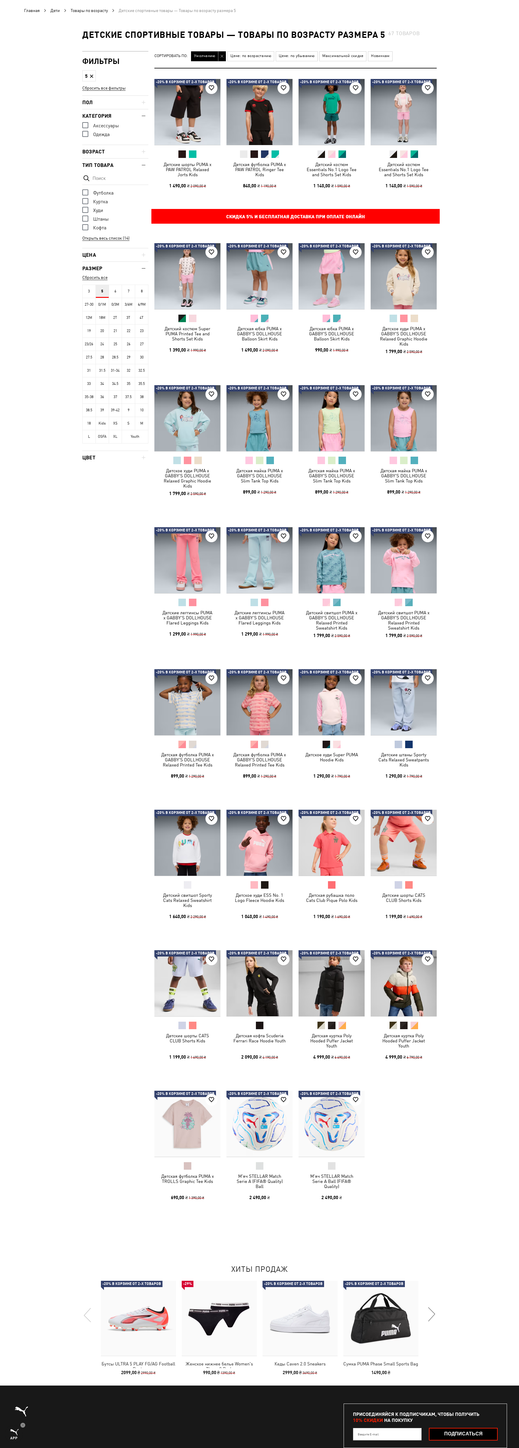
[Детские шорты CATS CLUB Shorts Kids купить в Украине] (404, 843)
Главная (32, 10)
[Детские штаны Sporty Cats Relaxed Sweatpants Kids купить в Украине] (404, 702)
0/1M (102, 304)
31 (89, 370)
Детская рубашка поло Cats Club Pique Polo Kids (331, 898)
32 (128, 370)
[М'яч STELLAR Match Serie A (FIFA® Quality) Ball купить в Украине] (259, 1124)
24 (102, 344)
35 (128, 384)
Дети (55, 10)
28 (102, 357)
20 (102, 331)
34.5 (115, 384)
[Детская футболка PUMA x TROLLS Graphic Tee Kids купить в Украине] (187, 1124)
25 (115, 344)
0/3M (115, 304)
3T (128, 318)
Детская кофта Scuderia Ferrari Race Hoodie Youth (259, 1038)
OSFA (102, 436)
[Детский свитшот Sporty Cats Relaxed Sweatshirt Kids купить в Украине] (187, 843)
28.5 (115, 357)
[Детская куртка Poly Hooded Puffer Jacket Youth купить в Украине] (332, 983)
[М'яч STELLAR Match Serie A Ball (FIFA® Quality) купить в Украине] (332, 1124)
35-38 (89, 397)
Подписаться (463, 1433)
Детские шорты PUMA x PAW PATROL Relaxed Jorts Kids (187, 169)
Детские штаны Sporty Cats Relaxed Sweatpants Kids (403, 759)
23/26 (89, 344)
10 (142, 410)
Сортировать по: (171, 56)
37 (115, 397)
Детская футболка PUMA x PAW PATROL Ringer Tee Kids (259, 169)
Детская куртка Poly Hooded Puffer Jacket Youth (331, 1040)
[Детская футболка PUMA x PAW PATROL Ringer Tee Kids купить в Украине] (259, 112)
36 (102, 397)
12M (89, 318)
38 (142, 397)
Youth (135, 436)
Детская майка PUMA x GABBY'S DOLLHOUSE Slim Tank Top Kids (259, 475)
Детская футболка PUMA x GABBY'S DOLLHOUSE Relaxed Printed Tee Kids (187, 759)
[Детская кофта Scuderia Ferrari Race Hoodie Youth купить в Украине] (259, 983)
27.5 (89, 357)
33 (89, 384)
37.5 (128, 397)
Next (431, 1314)
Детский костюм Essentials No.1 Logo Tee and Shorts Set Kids (332, 169)
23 (142, 331)
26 (128, 344)
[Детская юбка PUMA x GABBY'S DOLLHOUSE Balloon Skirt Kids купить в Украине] (259, 276)
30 (142, 357)
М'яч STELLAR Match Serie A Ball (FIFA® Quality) (331, 1181)
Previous (87, 1314)
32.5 (141, 370)
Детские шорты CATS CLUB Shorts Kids (403, 898)
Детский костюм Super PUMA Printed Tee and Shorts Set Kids (187, 333)
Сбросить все (95, 277)
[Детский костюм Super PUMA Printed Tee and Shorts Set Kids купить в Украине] (187, 276)
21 (115, 331)
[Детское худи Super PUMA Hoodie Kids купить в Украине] (332, 702)
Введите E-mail (368, 1434)
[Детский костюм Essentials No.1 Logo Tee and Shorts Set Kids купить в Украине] (332, 112)
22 (128, 331)
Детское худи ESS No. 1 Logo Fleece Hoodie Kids (259, 898)
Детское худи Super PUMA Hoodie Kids (331, 757)
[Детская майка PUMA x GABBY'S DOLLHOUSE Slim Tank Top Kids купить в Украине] (259, 418)
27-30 (89, 304)
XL (115, 436)
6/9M (142, 304)
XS (115, 423)
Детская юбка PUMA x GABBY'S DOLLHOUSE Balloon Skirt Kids (259, 333)
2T (115, 318)
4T (142, 318)
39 (102, 410)
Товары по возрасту (89, 10)
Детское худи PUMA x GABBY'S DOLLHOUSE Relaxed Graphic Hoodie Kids (403, 336)
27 (142, 344)
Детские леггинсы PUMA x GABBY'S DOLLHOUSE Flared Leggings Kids (187, 617)
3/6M (128, 304)
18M (102, 318)
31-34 (115, 370)
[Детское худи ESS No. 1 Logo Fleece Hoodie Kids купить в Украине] (259, 843)
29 (128, 357)
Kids (102, 423)
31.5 (102, 370)
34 (102, 384)
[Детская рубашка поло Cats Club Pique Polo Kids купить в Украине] (332, 843)
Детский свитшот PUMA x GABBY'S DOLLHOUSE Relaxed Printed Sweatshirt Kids (331, 620)
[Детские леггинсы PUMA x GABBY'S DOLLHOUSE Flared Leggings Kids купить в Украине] (187, 560)
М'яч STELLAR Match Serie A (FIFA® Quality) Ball (260, 1181)
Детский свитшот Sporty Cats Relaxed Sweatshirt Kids (187, 900)
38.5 (89, 410)
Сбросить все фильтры (104, 88)
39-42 (115, 410)
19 (89, 331)
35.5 (141, 384)
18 (89, 423)
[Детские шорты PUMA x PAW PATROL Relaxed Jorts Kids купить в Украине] (187, 112)
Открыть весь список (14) (105, 238)
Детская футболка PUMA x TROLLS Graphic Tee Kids (187, 1179)
